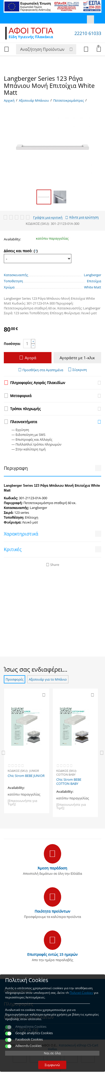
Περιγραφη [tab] (16, 468)
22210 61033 (87, 33)
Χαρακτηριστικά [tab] (21, 534)
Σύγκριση (79, 369)
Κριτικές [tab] (13, 549)
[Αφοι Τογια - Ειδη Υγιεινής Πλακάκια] (29, 32)
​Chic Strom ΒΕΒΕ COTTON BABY (68, 782)
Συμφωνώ (52, 1065)
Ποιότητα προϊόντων (52, 911)
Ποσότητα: (12, 343)
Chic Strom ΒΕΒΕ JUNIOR (26, 776)
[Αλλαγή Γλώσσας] (90, 19)
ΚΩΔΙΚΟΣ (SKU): (37, 223)
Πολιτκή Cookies (81, 992)
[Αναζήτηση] (71, 49)
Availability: (12, 239)
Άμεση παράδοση (52, 868)
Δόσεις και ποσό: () (21, 250)
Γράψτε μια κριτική (47, 217)
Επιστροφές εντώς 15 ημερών (52, 954)
